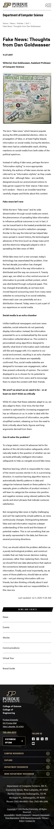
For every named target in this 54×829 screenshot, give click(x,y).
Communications (11, 647)
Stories (6, 637)
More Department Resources (19, 774)
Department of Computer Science (23, 14)
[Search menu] (48, 5)
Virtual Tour (8, 658)
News (12, 23)
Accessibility (9, 815)
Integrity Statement (40, 815)
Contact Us (30, 821)
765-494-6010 (9, 732)
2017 (27, 23)
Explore (8, 760)
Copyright (11, 809)
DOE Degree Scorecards (30, 818)
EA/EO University (23, 815)
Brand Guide (9, 668)
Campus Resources (14, 753)
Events (6, 627)
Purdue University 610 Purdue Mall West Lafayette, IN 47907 (13, 723)
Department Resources (16, 767)
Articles (20, 23)
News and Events (27, 609)
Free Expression (12, 818)
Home (5, 23)
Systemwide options (10, 741)
